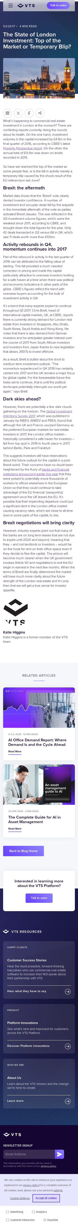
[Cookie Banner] (39, 1199)
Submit (59, 1154)
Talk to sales (58, 5)
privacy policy (48, 1166)
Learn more (15, 1101)
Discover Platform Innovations (28, 1046)
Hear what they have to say (26, 991)
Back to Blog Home (23, 851)
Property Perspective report (22, 148)
